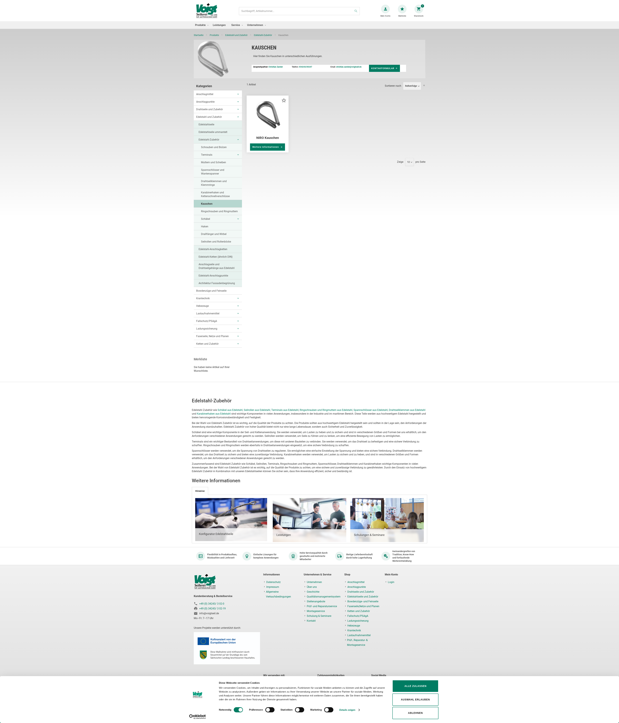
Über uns (312, 586)
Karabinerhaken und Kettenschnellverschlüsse (215, 194)
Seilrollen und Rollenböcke (216, 241)
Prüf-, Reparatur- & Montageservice (357, 642)
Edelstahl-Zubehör (263, 35)
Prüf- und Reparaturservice (322, 606)
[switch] (270, 710)
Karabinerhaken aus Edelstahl (214, 413)
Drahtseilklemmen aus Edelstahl (407, 410)
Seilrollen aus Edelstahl (257, 410)
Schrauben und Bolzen (214, 147)
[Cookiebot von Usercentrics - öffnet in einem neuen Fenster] (197, 716)
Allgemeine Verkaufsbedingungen (278, 594)
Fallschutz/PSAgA (206, 321)
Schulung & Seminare (319, 615)
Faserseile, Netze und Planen (212, 336)
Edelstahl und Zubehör (236, 35)
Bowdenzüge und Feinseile (211, 290)
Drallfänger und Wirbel (213, 234)
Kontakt (311, 620)
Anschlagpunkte (205, 101)
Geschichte (313, 591)
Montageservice (316, 611)
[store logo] (207, 11)
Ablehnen (415, 713)
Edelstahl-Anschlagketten (213, 249)
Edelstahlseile (206, 124)
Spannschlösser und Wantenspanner (212, 171)
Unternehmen (314, 582)
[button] (284, 100)
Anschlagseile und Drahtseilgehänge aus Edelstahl (217, 266)
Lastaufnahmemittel (207, 313)
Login (391, 582)
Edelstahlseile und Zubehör (362, 596)
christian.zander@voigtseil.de (348, 67)
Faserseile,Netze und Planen (363, 606)
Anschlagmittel (204, 94)
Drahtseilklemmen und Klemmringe (214, 183)
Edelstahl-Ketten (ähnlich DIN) (216, 256)
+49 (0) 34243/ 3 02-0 (211, 603)
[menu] (309, 25)
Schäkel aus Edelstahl (230, 410)
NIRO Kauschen (267, 138)
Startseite (199, 35)
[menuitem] (201, 25)
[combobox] (299, 11)
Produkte (214, 35)
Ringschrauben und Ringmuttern (219, 211)
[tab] (200, 491)
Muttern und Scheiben (213, 162)
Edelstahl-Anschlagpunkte (213, 275)
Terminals (206, 154)
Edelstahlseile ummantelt (213, 132)
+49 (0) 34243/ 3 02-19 (212, 608)
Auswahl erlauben (415, 699)
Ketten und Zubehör (207, 343)
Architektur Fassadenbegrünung (217, 283)
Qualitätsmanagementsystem (323, 596)
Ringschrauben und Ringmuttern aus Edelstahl (326, 410)
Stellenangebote (316, 601)
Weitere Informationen (266, 147)
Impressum (272, 586)
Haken (204, 226)
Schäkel (205, 218)
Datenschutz (273, 582)
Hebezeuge (202, 305)
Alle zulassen (415, 686)
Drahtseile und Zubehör (209, 109)
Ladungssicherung (206, 328)
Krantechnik (203, 298)
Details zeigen (347, 709)
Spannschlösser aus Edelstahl (371, 410)
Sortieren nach (393, 85)
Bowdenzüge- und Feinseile (362, 601)
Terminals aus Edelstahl (285, 410)
